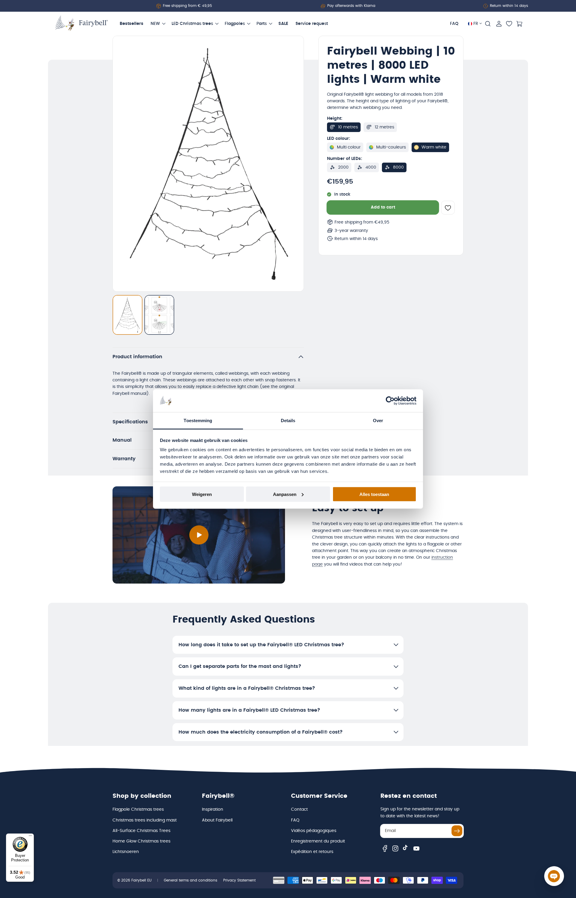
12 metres (384, 127)
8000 (398, 167)
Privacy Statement (239, 880)
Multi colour (349, 147)
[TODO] (127, 315)
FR (475, 24)
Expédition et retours (312, 852)
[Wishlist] (509, 23)
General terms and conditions (190, 880)
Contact (299, 809)
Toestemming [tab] (198, 420)
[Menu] (30, 837)
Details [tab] (288, 420)
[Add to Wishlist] (447, 208)
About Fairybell (217, 820)
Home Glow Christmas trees (141, 841)
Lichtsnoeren (125, 852)
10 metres (348, 127)
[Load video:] (198, 535)
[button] (488, 23)
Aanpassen (284, 494)
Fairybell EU (141, 880)
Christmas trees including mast (144, 820)
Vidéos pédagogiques (313, 831)
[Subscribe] (457, 830)
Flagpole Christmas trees (138, 809)
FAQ (295, 820)
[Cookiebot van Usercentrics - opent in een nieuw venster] (390, 400)
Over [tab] (378, 420)
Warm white (434, 147)
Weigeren (202, 494)
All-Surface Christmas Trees (141, 831)
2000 (343, 167)
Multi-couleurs (391, 147)
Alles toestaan (374, 494)
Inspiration (212, 809)
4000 (370, 167)
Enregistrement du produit (318, 841)
